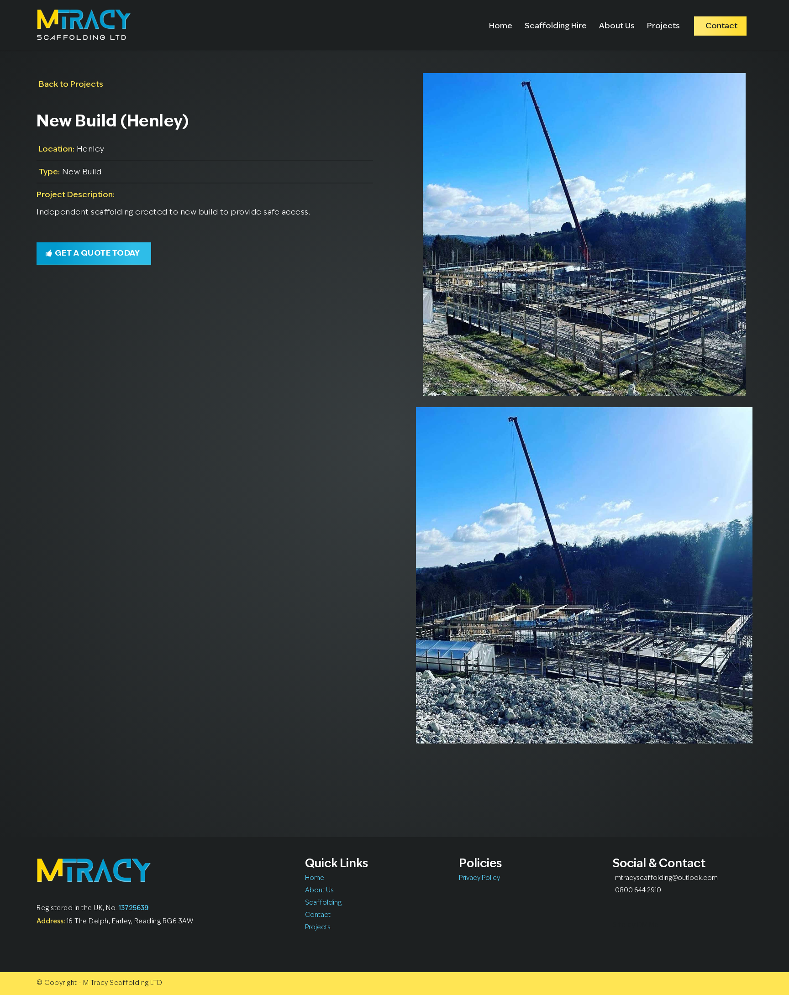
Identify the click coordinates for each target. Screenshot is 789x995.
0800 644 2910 (638, 890)
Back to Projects (71, 85)
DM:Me (647, 925)
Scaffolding (323, 903)
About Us (319, 890)
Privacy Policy (479, 878)
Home (314, 878)
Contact (318, 915)
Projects (318, 927)
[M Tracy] (84, 25)
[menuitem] (500, 25)
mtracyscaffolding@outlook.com (666, 878)
